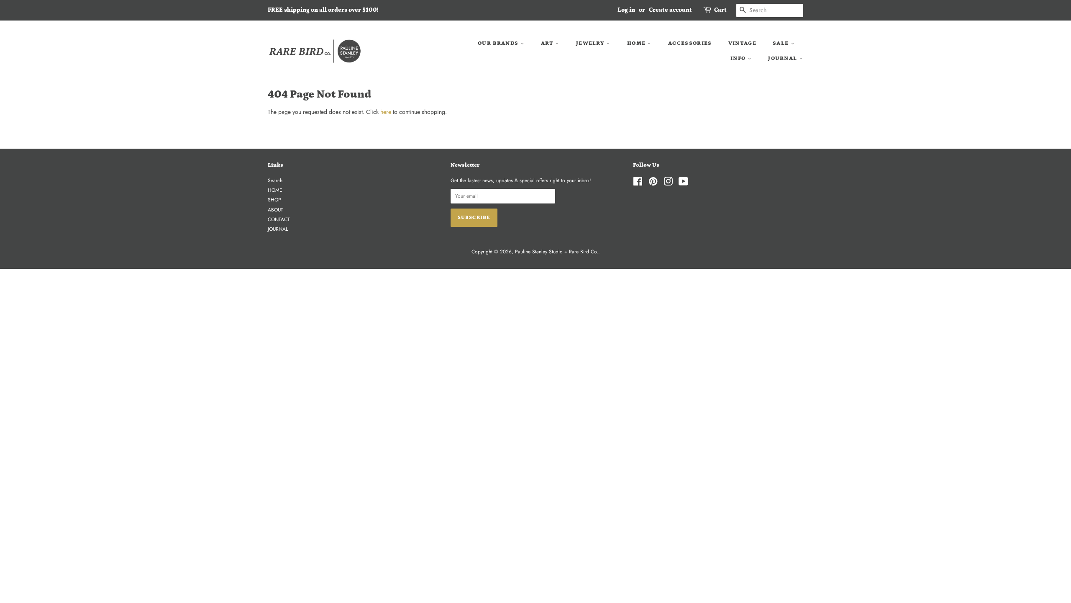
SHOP (274, 199)
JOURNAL (783, 58)
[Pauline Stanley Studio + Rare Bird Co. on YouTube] (683, 183)
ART (548, 43)
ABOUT (275, 209)
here (385, 112)
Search (275, 180)
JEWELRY (591, 43)
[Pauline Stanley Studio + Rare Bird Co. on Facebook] (638, 183)
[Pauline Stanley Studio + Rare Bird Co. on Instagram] (668, 183)
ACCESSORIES (690, 43)
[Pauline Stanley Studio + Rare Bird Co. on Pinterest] (653, 183)
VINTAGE (742, 43)
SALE (782, 43)
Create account (670, 10)
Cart (720, 10)
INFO (739, 58)
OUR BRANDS (499, 43)
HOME (637, 43)
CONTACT (279, 219)
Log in (626, 10)
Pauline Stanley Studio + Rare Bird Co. (556, 251)
